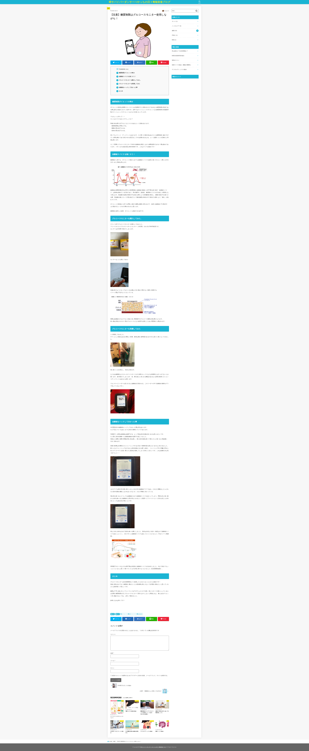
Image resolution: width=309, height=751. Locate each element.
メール (112, 660)
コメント (113, 634)
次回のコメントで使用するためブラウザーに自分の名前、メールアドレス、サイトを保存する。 (140, 675)
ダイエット (124, 614)
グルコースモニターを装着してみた (128, 83)
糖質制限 (140, 614)
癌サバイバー (132, 614)
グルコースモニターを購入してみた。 (129, 80)
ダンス (175, 21)
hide (127, 69)
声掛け (175, 35)
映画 (174, 39)
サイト (112, 668)
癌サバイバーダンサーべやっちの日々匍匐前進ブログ (139, 2)
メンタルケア (176, 26)
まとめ (120, 91)
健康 (108, 8)
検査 (118, 614)
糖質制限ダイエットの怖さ (126, 72)
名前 (112, 653)
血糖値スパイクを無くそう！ (126, 76)
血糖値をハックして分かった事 (127, 87)
